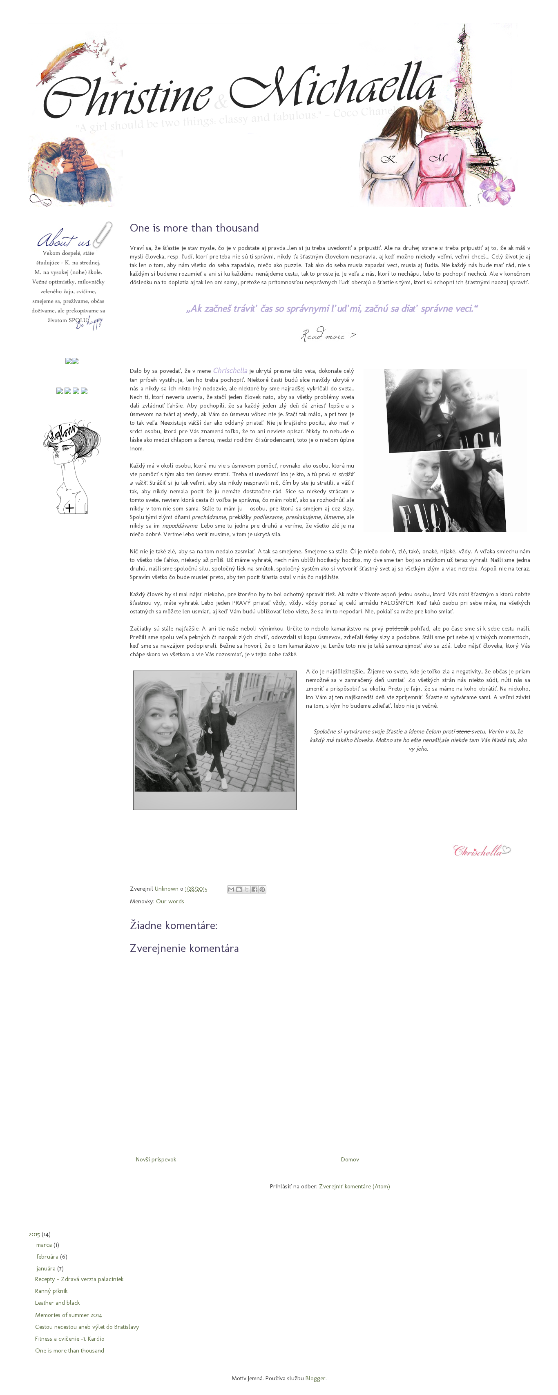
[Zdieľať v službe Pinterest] (262, 889)
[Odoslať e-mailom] (231, 889)
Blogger (316, 1378)
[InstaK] (68, 362)
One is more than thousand (69, 1350)
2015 (35, 1234)
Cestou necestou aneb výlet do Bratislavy (87, 1326)
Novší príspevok (156, 1159)
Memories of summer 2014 (68, 1315)
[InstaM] (75, 362)
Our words (170, 901)
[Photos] (76, 392)
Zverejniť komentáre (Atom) (354, 1186)
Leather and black (57, 1302)
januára (46, 1268)
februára (48, 1256)
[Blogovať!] (239, 889)
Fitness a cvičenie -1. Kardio (70, 1338)
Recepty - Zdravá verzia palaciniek (79, 1279)
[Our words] (59, 392)
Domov (350, 1159)
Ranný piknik (51, 1291)
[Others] (84, 392)
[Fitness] (68, 392)
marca (45, 1244)
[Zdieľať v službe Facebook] (254, 889)
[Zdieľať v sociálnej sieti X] (247, 889)
